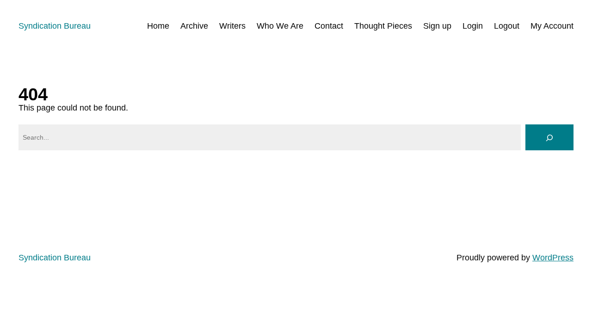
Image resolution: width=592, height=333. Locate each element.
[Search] (549, 137)
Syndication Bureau (54, 26)
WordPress (553, 257)
